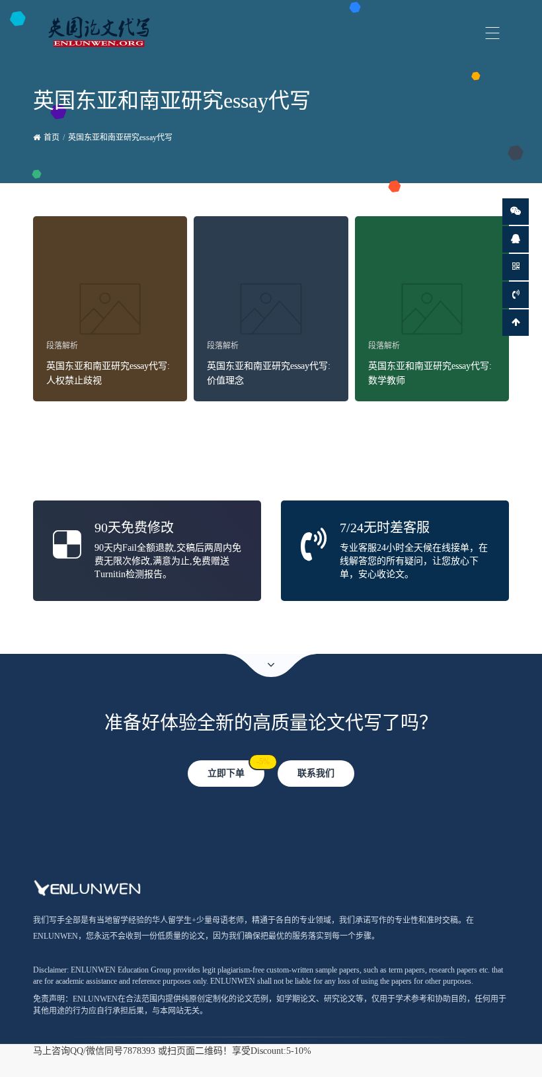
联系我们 (315, 773)
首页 (51, 137)
